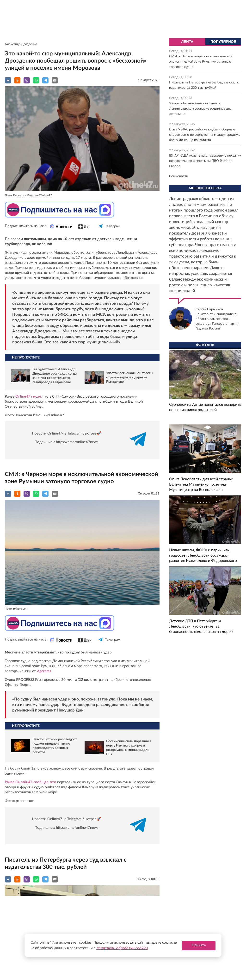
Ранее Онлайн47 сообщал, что (30, 782)
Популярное (223, 42)
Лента (187, 42)
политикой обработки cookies (122, 948)
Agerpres (44, 671)
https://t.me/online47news (77, 442)
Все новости (178, 176)
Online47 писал (28, 396)
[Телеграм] (101, 230)
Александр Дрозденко (21, 44)
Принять (199, 945)
